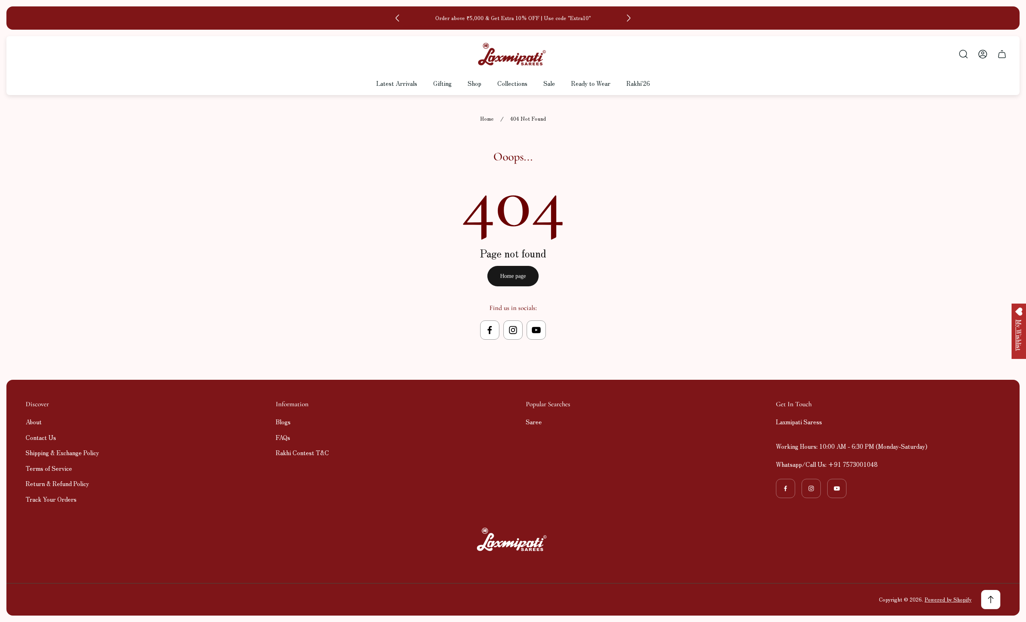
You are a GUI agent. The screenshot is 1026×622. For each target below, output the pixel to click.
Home (487, 118)
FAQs (283, 437)
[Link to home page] (513, 539)
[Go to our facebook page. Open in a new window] (489, 330)
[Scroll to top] (990, 599)
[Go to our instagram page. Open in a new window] (513, 330)
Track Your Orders (51, 499)
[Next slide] (628, 18)
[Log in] (983, 54)
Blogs (283, 421)
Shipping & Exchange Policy (62, 452)
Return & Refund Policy (57, 483)
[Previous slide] (397, 18)
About (34, 421)
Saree (534, 421)
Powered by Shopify (948, 599)
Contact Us (41, 437)
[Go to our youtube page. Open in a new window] (536, 330)
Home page (513, 276)
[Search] (963, 54)
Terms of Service (49, 468)
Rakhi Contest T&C (302, 452)
